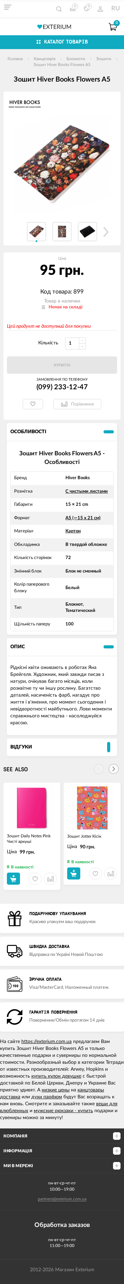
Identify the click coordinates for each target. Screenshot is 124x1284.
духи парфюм (46, 1097)
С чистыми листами (86, 491)
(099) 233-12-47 (62, 387)
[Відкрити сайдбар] (7, 7)
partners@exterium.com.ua (62, 1199)
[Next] (113, 769)
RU (115, 9)
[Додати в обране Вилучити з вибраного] (33, 404)
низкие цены (56, 1090)
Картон (73, 531)
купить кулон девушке (56, 1076)
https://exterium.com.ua (46, 1041)
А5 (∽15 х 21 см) (83, 518)
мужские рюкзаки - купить (63, 1110)
